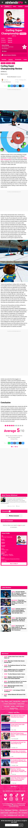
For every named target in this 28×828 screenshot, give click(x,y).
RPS (23, 815)
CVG (19, 815)
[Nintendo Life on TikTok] (16, 795)
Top (2, 701)
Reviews (11, 59)
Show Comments (14, 515)
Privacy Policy (12, 704)
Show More (14, 786)
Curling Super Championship (13, 32)
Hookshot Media (9, 803)
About (6, 701)
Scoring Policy (14, 439)
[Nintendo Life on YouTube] (11, 795)
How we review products (14, 437)
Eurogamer (24, 812)
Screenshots (18, 59)
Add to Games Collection (10, 55)
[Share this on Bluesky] (12, 86)
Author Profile (12, 506)
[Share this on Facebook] (14, 86)
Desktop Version (14, 708)
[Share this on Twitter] (17, 86)
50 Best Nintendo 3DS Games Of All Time (14, 695)
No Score (4, 51)
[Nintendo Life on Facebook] (22, 799)
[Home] (2, 6)
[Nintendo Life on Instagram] (11, 799)
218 (9, 622)
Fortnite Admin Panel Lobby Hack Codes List (14, 657)
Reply (18, 506)
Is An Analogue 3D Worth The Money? (14, 690)
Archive (13, 706)
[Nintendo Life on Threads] (16, 799)
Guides (25, 59)
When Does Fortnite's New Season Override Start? (14, 661)
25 (9, 613)
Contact (6, 704)
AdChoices (15, 805)
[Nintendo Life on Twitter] (22, 795)
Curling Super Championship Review (11, 68)
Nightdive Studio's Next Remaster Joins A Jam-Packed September (14, 677)
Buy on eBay (13, 563)
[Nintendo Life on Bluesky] (5, 799)
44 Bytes (9, 805)
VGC (5, 815)
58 (9, 630)
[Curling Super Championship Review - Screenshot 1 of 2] (14, 131)
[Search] (25, 2)
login (19, 525)
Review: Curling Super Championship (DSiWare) (10, 558)
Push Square (8, 810)
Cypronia (3, 543)
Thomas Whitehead (6, 82)
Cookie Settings (20, 706)
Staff (10, 701)
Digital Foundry (4, 812)
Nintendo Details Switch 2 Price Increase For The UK (13, 686)
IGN (19, 812)
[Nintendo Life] (14, 2)
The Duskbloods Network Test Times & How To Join (15, 666)
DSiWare (10, 38)
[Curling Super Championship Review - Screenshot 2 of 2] (14, 261)
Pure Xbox (15, 810)
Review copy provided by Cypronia (14, 435)
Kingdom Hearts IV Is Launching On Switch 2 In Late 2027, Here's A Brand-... (14, 670)
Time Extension (23, 810)
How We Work (16, 701)
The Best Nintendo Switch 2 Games (14, 674)
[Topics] (2, 2)
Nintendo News (13, 812)
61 (9, 596)
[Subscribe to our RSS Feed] (5, 795)
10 (17, 447)
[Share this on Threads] (20, 86)
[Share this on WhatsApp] (9, 86)
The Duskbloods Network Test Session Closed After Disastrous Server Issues (15, 682)
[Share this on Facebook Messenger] (23, 86)
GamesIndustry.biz (12, 815)
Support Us (24, 701)
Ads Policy (6, 706)
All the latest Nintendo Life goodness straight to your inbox (14, 821)
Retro (13, 63)
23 (9, 605)
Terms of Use (21, 704)
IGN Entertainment (21, 803)
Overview (4, 59)
